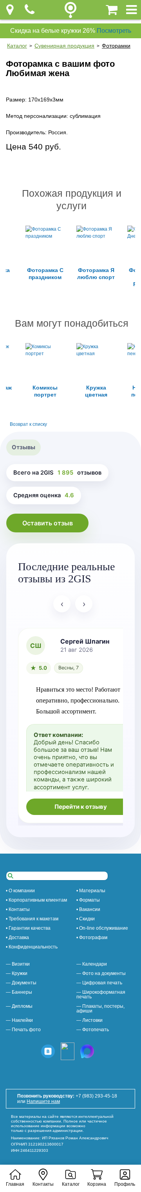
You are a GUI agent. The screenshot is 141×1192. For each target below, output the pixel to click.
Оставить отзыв (47, 523)
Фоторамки (116, 46)
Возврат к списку (28, 424)
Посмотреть (114, 30)
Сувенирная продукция (64, 46)
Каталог (17, 46)
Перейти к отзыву (80, 806)
